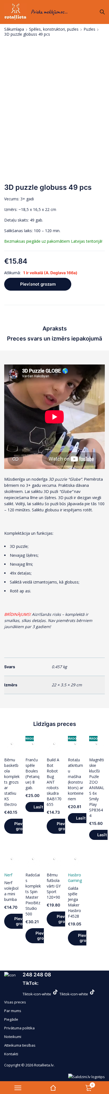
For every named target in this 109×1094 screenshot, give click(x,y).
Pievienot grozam (38, 284)
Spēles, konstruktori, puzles (54, 29)
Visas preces (15, 1002)
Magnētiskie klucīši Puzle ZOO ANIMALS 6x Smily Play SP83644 (96, 787)
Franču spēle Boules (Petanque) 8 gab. (32, 773)
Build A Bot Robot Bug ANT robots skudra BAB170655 (54, 782)
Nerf (8, 874)
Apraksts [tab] (54, 328)
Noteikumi (12, 1036)
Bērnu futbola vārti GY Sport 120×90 (54, 886)
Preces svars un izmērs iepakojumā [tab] (54, 338)
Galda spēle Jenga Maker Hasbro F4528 (74, 902)
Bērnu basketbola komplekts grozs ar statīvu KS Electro (12, 782)
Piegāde (11, 1019)
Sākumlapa (14, 29)
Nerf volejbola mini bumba (11, 891)
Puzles (89, 29)
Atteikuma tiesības (19, 1045)
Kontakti (11, 1053)
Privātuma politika (19, 1027)
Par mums (12, 1010)
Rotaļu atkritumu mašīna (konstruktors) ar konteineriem (76, 779)
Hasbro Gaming (75, 877)
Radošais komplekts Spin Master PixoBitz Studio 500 (33, 894)
